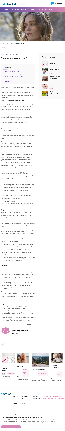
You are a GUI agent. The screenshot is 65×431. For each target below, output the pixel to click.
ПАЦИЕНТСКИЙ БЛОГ (36, 398)
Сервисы (41, 9)
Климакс (15, 403)
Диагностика (8, 79)
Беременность (16, 398)
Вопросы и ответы (25, 9)
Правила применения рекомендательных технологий (53, 398)
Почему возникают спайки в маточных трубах (16, 76)
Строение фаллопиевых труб (12, 71)
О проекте (7, 9)
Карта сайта (24, 403)
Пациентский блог (49, 9)
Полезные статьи (15, 9)
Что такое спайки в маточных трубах (13, 74)
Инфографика (34, 9)
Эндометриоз (16, 396)
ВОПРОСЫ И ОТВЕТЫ (25, 396)
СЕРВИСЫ (23, 398)
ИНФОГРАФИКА (35, 396)
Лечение (7, 81)
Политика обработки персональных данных (52, 396)
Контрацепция (16, 405)
